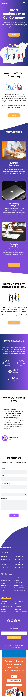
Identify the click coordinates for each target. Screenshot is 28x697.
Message (4, 499)
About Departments (7, 562)
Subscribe (14, 638)
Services (3, 565)
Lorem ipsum (19, 601)
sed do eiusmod (19, 588)
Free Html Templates (14, 647)
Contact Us (4, 567)
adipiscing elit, (18, 585)
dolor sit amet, (19, 604)
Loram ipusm (19, 557)
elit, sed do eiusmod (21, 612)
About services (5, 559)
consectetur (18, 606)
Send (14, 515)
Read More (14, 35)
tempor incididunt (19, 590)
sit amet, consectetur (18, 581)
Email (2, 476)
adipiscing (18, 609)
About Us (4, 557)
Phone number (5, 483)
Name (3, 468)
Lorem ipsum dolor (20, 578)
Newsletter (14, 629)
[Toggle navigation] (24, 3)
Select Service (5, 491)
